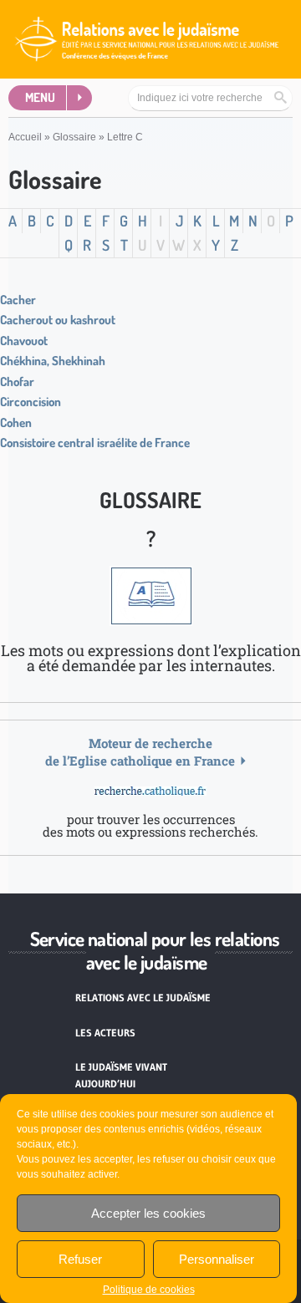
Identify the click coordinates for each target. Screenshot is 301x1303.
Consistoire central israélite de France (95, 442)
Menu (40, 97)
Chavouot (24, 341)
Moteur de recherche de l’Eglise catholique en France (140, 752)
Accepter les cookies (148, 1213)
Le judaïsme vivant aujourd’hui (121, 1075)
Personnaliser (216, 1259)
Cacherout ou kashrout (57, 320)
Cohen (16, 422)
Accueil (25, 137)
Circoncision (30, 402)
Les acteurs (105, 1032)
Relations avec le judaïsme (143, 997)
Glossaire (74, 137)
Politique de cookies (149, 1289)
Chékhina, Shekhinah (52, 361)
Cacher (18, 300)
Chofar (17, 381)
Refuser (80, 1259)
